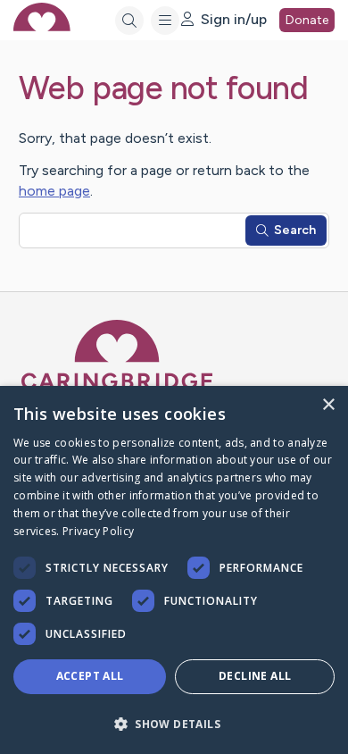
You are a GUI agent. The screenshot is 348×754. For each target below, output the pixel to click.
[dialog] (174, 570)
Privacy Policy (98, 531)
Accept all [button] (90, 675)
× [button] (328, 405)
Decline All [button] (255, 675)
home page (54, 190)
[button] (174, 723)
